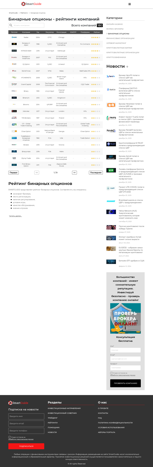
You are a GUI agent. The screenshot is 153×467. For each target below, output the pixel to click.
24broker (26, 111)
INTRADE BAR (26, 51)
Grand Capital (26, 84)
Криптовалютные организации (122, 52)
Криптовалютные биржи (119, 48)
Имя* (112, 346)
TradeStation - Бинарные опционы (26, 138)
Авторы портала (106, 432)
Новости (52, 432)
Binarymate (26, 151)
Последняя (95, 172)
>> (74, 172)
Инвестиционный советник (62, 413)
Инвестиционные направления (64, 408)
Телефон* (113, 364)
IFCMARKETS (26, 78)
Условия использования (111, 427)
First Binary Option (26, 165)
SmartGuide (13, 13)
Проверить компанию (125, 383)
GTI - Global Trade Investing (26, 125)
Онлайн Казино (114, 24)
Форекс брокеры (114, 29)
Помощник (54, 427)
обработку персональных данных (122, 375)
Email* (112, 355)
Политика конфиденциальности (115, 423)
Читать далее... (15, 216)
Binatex (26, 145)
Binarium (26, 98)
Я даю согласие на (122, 374)
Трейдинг (52, 418)
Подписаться (26, 446)
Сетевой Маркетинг (116, 43)
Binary (26, 91)
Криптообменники (116, 57)
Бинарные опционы (118, 34)
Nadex (26, 37)
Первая (13, 172)
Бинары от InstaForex (26, 57)
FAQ (100, 418)
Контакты (103, 413)
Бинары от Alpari (26, 44)
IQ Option (26, 64)
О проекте (103, 408)
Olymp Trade (26, 158)
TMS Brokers (26, 118)
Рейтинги (24, 13)
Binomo (26, 104)
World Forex (26, 71)
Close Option (26, 131)
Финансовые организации (120, 38)
